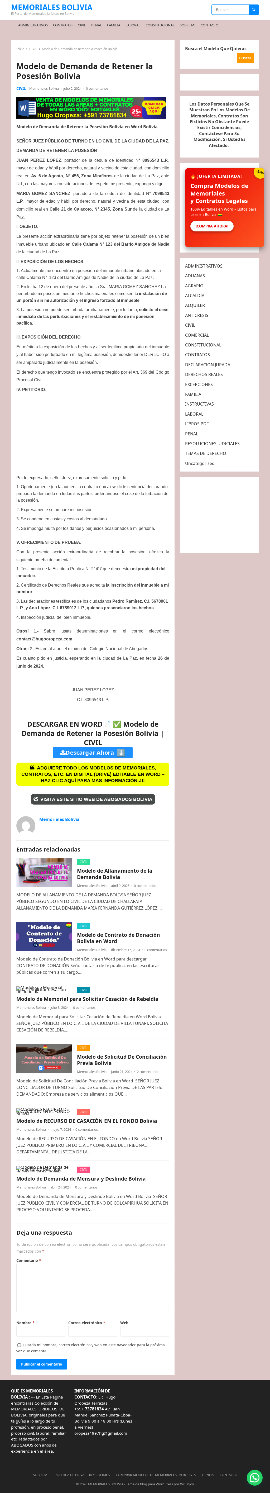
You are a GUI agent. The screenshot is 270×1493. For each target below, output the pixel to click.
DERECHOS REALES (204, 374)
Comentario (28, 1260)
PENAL (191, 434)
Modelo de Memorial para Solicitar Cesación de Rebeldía (87, 998)
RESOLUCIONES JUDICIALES (212, 443)
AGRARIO (194, 286)
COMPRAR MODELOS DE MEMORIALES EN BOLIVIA (156, 1474)
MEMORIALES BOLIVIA (51, 7)
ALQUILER (195, 305)
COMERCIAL (197, 335)
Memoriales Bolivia (44, 88)
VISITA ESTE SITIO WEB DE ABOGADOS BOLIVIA (96, 799)
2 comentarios (148, 1071)
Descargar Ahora (96, 752)
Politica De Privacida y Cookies (82, 1474)
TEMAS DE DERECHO (205, 453)
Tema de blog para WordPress (149, 1484)
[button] (255, 1478)
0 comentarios (97, 88)
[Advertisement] (91, 434)
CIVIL (33, 49)
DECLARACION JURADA (207, 365)
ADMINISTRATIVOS (204, 266)
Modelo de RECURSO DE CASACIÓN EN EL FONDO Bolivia (86, 1120)
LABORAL (194, 414)
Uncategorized (200, 463)
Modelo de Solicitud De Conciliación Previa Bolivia (122, 1060)
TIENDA (208, 1474)
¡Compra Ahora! (212, 226)
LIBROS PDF (197, 424)
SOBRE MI (41, 1474)
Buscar (245, 57)
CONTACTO (228, 1474)
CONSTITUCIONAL (203, 345)
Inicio (20, 49)
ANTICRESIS (196, 315)
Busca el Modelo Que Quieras (216, 48)
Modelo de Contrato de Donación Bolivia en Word (118, 938)
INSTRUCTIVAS (199, 404)
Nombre (25, 1322)
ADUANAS (195, 276)
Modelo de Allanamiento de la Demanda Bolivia (114, 874)
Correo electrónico (86, 1322)
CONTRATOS (197, 355)
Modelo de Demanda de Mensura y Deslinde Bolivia (81, 1178)
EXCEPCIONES (199, 384)
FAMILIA (193, 394)
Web (124, 1322)
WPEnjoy (187, 1484)
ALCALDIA (194, 295)
